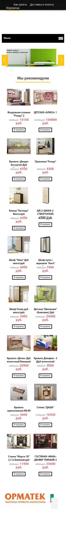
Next (61, 60)
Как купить (20, 4)
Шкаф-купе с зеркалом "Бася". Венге (45, 263)
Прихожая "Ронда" (45, 161)
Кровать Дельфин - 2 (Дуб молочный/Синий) (45, 361)
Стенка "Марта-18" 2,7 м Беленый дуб (19, 458)
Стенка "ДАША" (45, 407)
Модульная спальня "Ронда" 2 (19, 114)
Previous (5, 60)
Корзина (12, 8)
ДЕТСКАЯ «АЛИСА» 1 (45, 112)
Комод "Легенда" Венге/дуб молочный (19, 214)
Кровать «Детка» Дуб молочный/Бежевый (19, 360)
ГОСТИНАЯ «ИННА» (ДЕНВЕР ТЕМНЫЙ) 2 (45, 458)
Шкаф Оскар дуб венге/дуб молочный (18, 312)
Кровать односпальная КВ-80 (19, 409)
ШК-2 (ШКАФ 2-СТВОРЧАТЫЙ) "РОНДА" (45, 214)
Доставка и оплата (42, 4)
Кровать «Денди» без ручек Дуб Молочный (19, 165)
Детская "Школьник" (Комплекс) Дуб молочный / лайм (45, 312)
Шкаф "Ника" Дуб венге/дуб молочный (19, 263)
